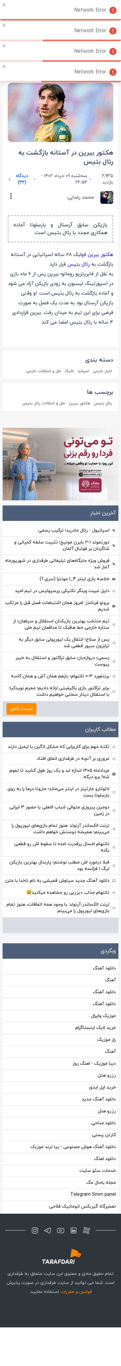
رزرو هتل (107, 1075)
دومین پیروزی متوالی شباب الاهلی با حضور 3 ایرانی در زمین (59, 810)
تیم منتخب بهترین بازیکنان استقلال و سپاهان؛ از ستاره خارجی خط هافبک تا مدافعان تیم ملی (61, 624)
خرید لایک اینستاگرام (95, 1028)
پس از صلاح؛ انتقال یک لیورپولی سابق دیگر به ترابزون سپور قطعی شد (64, 642)
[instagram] (35, 1230)
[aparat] (86, 1230)
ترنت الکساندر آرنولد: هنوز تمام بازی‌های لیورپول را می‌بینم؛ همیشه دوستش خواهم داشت (60, 829)
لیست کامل (21, 709)
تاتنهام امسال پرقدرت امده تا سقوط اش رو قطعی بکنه (61, 847)
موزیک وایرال (103, 1016)
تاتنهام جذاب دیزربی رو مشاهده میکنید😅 (67, 893)
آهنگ (110, 980)
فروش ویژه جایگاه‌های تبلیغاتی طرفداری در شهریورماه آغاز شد (57, 564)
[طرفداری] (60, 1256)
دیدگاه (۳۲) (22, 179)
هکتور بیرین (100, 254)
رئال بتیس (78, 264)
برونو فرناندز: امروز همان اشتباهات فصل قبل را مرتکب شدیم (57, 606)
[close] (4, 4)
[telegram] (48, 1230)
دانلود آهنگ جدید (99, 1099)
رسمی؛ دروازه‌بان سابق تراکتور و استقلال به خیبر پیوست (62, 661)
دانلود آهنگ (104, 968)
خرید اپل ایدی (102, 1087)
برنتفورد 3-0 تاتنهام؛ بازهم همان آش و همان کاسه (60, 676)
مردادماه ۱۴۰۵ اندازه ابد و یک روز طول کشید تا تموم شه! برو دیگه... (59, 774)
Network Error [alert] (90, 10)
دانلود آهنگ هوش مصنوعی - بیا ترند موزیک (73, 1147)
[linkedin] (73, 1230)
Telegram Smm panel (93, 1195)
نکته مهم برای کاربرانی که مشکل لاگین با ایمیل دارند (58, 747)
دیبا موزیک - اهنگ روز (94, 1063)
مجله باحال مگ (101, 1183)
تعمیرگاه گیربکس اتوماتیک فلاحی (82, 1206)
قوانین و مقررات (76, 1292)
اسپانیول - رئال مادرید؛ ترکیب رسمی (73, 530)
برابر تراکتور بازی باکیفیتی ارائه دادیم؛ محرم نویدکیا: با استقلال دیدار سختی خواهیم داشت (59, 691)
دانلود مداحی (103, 1123)
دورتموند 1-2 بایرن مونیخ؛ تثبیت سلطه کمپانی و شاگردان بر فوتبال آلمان (61, 545)
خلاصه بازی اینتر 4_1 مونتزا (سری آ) (74, 579)
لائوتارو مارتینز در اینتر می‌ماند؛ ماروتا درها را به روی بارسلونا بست (58, 792)
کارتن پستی (104, 1135)
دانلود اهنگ (105, 1159)
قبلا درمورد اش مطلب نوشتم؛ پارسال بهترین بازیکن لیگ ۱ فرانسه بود (59, 865)
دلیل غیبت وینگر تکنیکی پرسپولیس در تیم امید (62, 591)
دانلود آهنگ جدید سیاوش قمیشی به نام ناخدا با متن (57, 881)
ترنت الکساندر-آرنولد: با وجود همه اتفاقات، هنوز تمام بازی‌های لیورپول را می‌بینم (57, 907)
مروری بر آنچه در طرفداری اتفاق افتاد (73, 759)
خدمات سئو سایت (97, 1171)
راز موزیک (106, 1040)
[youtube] (61, 1230)
